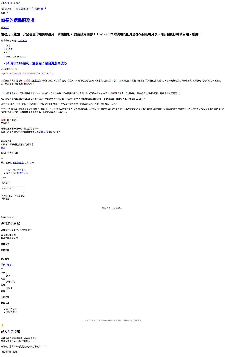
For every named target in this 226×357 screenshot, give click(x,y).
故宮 (73, 104)
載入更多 (5, 183)
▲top (3, 178)
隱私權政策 (127, 320)
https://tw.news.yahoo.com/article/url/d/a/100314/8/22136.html (27, 73)
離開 (15, 352)
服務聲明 (137, 320)
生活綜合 (21, 170)
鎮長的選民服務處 (18, 20)
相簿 (8, 46)
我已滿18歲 (6, 352)
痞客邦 (16, 163)
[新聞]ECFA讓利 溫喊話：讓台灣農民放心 (36, 63)
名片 (8, 52)
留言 (21, 163)
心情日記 (22, 40)
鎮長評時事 (22, 173)
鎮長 (3, 148)
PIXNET (93, 320)
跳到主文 (5, 28)
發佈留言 (5, 199)
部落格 (9, 49)
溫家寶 (35, 81)
